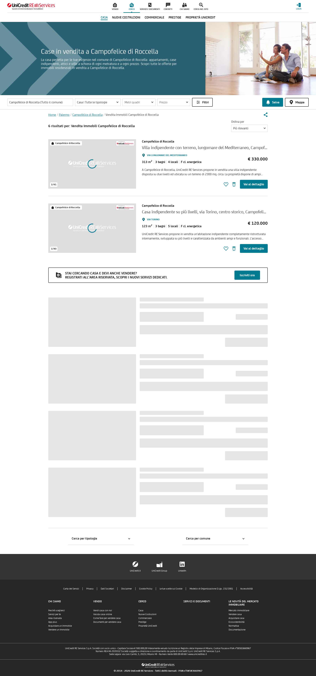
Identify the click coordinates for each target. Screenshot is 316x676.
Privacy (89, 588)
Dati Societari (107, 588)
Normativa (234, 625)
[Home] (31, 6)
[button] (98, 102)
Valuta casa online (102, 614)
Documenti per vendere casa (107, 622)
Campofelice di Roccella (87, 115)
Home (52, 115)
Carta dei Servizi (71, 588)
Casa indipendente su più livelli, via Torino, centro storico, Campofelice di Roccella (214, 211)
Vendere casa (235, 614)
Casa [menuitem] (104, 17)
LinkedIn (182, 570)
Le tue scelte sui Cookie (171, 588)
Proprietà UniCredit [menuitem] (200, 17)
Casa (140, 610)
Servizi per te (54, 614)
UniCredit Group (159, 570)
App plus (52, 622)
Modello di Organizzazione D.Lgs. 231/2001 (211, 588)
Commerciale (145, 618)
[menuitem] (115, 6)
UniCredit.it (135, 570)
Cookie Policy (145, 588)
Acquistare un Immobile (60, 625)
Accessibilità (246, 588)
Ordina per (237, 121)
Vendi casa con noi (102, 610)
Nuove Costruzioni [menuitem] (126, 17)
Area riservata (55, 618)
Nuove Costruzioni (147, 614)
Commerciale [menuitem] (154, 17)
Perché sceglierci (56, 610)
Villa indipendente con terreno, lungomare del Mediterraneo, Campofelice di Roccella (217, 147)
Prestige (142, 622)
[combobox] (249, 128)
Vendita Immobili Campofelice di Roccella (132, 115)
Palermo (64, 115)
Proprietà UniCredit (147, 625)
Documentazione (237, 629)
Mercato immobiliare (239, 610)
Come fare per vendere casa (107, 618)
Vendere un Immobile (58, 629)
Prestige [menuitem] (175, 17)
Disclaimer (126, 588)
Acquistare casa (236, 618)
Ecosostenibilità (236, 622)
